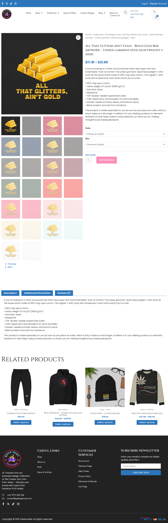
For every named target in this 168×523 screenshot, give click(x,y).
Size (87, 138)
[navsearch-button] (154, 11)
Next (10, 267)
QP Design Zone (113, 34)
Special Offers (69, 13)
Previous (12, 263)
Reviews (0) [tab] (63, 293)
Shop (37, 13)
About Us (113, 13)
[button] (78, 37)
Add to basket (106, 159)
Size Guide (90, 154)
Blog (101, 13)
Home (28, 13)
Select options (21, 422)
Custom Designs (87, 13)
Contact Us (115, 15)
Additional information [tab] (37, 293)
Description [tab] (10, 293)
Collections (52, 13)
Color (88, 128)
